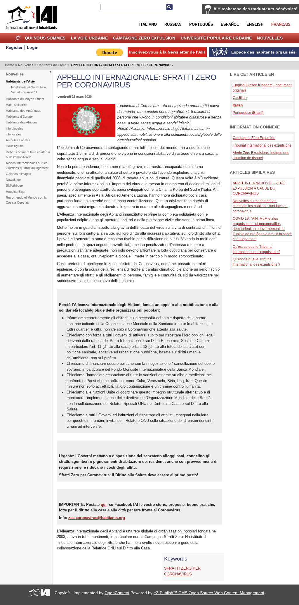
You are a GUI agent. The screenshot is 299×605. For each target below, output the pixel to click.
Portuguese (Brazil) (248, 112)
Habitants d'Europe (19, 116)
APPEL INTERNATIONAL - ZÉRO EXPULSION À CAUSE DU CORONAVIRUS (259, 188)
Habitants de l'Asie (51, 65)
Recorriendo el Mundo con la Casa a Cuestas (26, 200)
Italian (238, 105)
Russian (172, 24)
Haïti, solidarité (16, 104)
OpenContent (117, 592)
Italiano (148, 24)
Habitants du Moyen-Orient (25, 99)
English (254, 24)
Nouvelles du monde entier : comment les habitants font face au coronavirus (260, 206)
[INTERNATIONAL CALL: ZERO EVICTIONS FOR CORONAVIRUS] (86, 135)
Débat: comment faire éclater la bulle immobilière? (28, 154)
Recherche (169, 7)
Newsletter (13, 179)
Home (18, 38)
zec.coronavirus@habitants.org (96, 517)
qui (104, 504)
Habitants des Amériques (23, 110)
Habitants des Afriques (22, 122)
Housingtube (15, 146)
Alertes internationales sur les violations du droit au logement (27, 165)
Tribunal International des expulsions (262, 145)
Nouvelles (270, 38)
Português (201, 24)
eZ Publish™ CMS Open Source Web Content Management (209, 592)
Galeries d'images (18, 174)
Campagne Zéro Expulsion (144, 38)
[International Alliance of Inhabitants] (31, 17)
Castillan (240, 97)
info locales (14, 134)
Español (230, 24)
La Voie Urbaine (89, 38)
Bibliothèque (14, 185)
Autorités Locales (18, 140)
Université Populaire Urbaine (216, 38)
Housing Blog (15, 191)
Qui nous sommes (45, 38)
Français (281, 24)
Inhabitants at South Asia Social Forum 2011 (28, 89)
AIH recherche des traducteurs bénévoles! (255, 8)
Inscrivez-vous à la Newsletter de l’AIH (167, 52)
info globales (14, 128)
